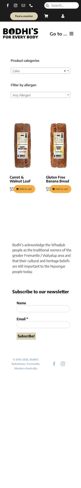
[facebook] (8, 5)
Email (22, 319)
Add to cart (25, 189)
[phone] (31, 5)
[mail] (23, 5)
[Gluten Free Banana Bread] (59, 145)
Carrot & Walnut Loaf (20, 179)
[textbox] (40, 95)
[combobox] (40, 71)
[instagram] (15, 5)
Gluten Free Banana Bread (57, 179)
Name (21, 303)
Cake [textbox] (39, 71)
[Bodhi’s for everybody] (20, 29)
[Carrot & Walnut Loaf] (22, 145)
